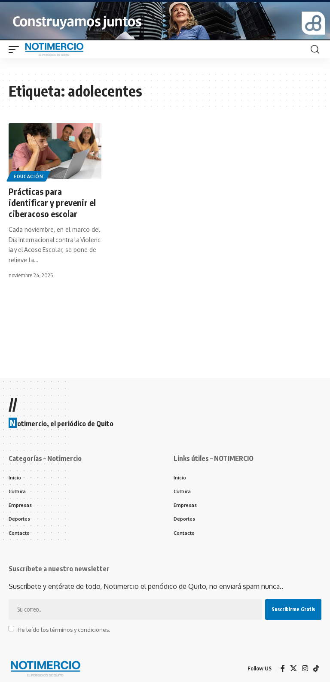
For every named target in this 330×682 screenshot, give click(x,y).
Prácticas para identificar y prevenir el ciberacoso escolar (52, 202)
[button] (16, 49)
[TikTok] (316, 668)
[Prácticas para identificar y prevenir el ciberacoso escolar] (55, 151)
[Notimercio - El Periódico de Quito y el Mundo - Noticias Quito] (53, 49)
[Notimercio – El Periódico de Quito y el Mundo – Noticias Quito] (45, 668)
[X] (293, 668)
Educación (28, 176)
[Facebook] (282, 668)
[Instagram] (305, 668)
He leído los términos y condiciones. (64, 629)
